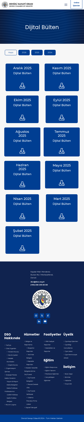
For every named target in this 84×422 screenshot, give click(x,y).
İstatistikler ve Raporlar (49, 349)
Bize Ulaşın (69, 374)
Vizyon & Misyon (12, 381)
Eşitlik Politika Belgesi (11, 399)
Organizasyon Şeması (10, 369)
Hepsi (10, 52)
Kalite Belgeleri (12, 385)
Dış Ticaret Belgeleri (30, 379)
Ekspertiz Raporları (30, 349)
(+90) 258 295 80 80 (39, 285)
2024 (50, 52)
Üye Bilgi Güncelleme (68, 346)
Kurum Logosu (11, 404)
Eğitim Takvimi (50, 370)
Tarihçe (8, 345)
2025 (37, 52)
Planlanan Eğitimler (52, 374)
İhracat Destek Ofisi (32, 386)
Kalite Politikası (12, 388)
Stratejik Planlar (11, 375)
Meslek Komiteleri (10, 360)
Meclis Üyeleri (13, 355)
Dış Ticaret (28, 374)
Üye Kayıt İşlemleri (71, 341)
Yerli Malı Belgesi (30, 356)
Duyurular (68, 384)
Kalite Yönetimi (10, 378)
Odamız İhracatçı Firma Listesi (31, 401)
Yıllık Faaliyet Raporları (49, 343)
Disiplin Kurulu (13, 365)
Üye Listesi (68, 351)
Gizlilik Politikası (12, 395)
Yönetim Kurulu (13, 352)
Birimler (68, 377)
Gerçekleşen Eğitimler (49, 378)
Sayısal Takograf (31, 407)
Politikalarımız (10, 391)
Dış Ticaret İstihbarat (30, 392)
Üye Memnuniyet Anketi (70, 356)
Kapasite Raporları (30, 362)
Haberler (68, 380)
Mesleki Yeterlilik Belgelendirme (31, 369)
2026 (24, 52)
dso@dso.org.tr (38, 282)
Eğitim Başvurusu (51, 367)
